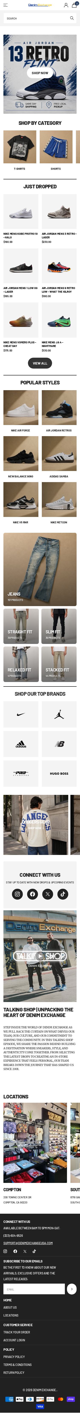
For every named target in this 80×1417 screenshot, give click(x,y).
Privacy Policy (14, 1357)
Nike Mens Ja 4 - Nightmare (52, 344)
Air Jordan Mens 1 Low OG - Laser (20, 289)
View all (40, 363)
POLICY (8, 1349)
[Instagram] (17, 894)
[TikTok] (62, 894)
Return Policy (13, 1372)
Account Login (14, 1340)
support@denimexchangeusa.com (28, 1243)
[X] (47, 894)
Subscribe (72, 1289)
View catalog (5, 5)
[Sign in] (66, 5)
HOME (7, 1300)
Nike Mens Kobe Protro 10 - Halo (20, 235)
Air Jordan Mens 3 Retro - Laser (59, 235)
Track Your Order (16, 1332)
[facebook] (32, 894)
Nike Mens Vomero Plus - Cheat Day (19, 344)
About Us (10, 1307)
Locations (10, 1315)
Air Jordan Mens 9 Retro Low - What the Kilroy (58, 289)
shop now (40, 73)
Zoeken (72, 18)
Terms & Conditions (17, 1365)
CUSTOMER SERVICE (17, 1325)
